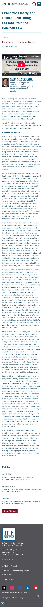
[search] (34, 4)
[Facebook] (21, 588)
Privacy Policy (18, 598)
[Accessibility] (2, 603)
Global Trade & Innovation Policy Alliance (15, 570)
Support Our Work (8, 579)
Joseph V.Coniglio (18, 78)
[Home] (15, 4)
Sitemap (5, 603)
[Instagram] (13, 588)
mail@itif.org (6, 554)
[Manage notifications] (38, 596)
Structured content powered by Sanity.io (15, 592)
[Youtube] (37, 588)
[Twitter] (4, 588)
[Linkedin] (29, 588)
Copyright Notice (7, 598)
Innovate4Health (7, 574)
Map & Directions (7, 559)
